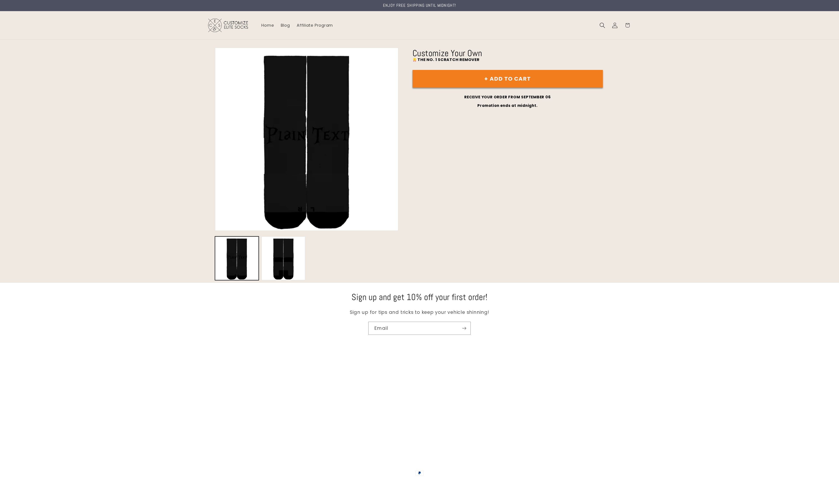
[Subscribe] (464, 328)
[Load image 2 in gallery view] (283, 258)
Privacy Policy (220, 438)
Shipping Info (220, 401)
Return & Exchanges (227, 420)
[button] (602, 25)
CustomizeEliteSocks (398, 482)
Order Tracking (222, 410)
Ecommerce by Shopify (453, 482)
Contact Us (218, 383)
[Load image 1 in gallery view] (237, 258)
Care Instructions (224, 429)
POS (420, 482)
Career (213, 392)
